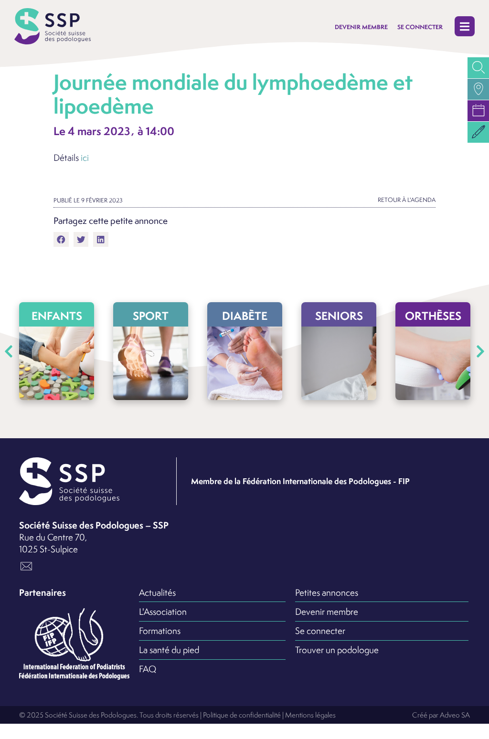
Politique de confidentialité (242, 714)
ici (85, 157)
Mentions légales (310, 714)
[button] (465, 26)
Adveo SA (455, 714)
